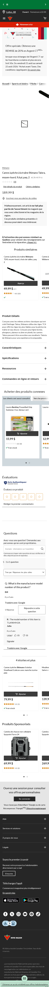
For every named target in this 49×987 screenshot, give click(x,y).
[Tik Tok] (38, 914)
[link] (10, 182)
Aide (4, 819)
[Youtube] (25, 914)
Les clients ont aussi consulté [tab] (16, 398)
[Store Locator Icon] (3, 12)
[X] (12, 914)
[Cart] (45, 18)
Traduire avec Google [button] (15, 602)
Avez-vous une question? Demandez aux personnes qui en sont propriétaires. (22, 541)
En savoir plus (9, 893)
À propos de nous (10, 838)
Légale (5, 847)
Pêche (33, 83)
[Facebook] (5, 914)
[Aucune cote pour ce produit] (8, 181)
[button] (21, 283)
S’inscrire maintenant (36, 808)
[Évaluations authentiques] (15, 483)
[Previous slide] (3, 4)
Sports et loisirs (20, 83)
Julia (9, 626)
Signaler (10, 641)
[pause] (7, 4)
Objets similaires (33, 186)
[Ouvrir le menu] (4, 19)
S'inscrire (9, 874)
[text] (22, 443)
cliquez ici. (32, 242)
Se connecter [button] (24, 799)
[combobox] (27, 572)
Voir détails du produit (12, 186)
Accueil (5, 83)
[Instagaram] (18, 914)
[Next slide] (45, 4)
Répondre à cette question (32, 610)
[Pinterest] (31, 914)
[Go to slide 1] (24, 124)
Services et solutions (11, 828)
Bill (6, 592)
